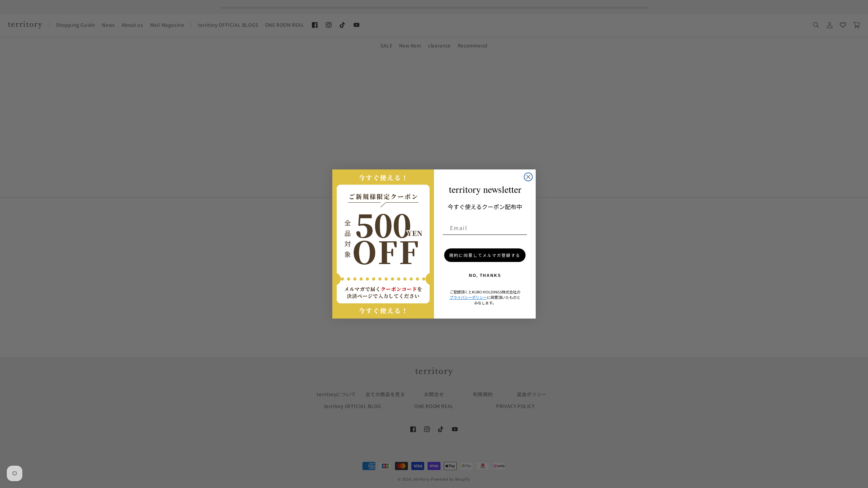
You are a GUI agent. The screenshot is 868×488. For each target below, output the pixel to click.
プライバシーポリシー (468, 297)
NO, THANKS (485, 275)
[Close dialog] (528, 177)
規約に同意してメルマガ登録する (484, 255)
